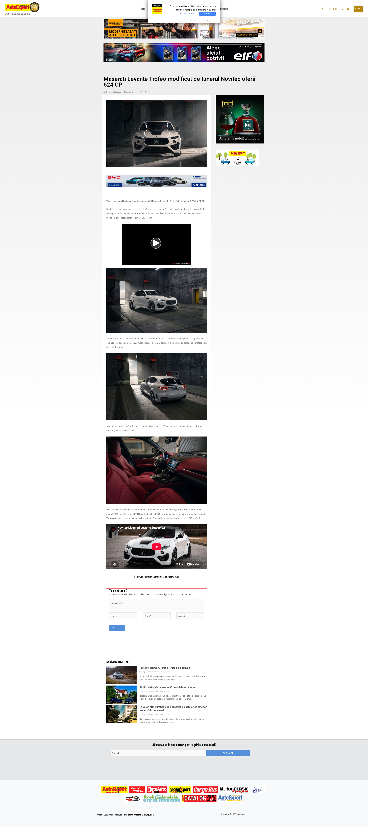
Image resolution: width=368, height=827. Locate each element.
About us (118, 814)
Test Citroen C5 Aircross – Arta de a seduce (164, 667)
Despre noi (108, 814)
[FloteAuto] (157, 789)
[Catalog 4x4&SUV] (199, 798)
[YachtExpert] (258, 789)
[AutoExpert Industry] (230, 798)
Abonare (228, 753)
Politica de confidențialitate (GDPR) (139, 814)
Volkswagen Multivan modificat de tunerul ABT (156, 577)
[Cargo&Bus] (205, 789)
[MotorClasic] (234, 789)
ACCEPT (207, 14)
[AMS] (137, 789)
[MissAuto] (133, 798)
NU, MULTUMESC (187, 14)
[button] (322, 9)
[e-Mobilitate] (161, 798)
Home (99, 814)
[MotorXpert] (180, 789)
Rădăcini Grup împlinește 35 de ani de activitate (167, 687)
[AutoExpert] (114, 789)
